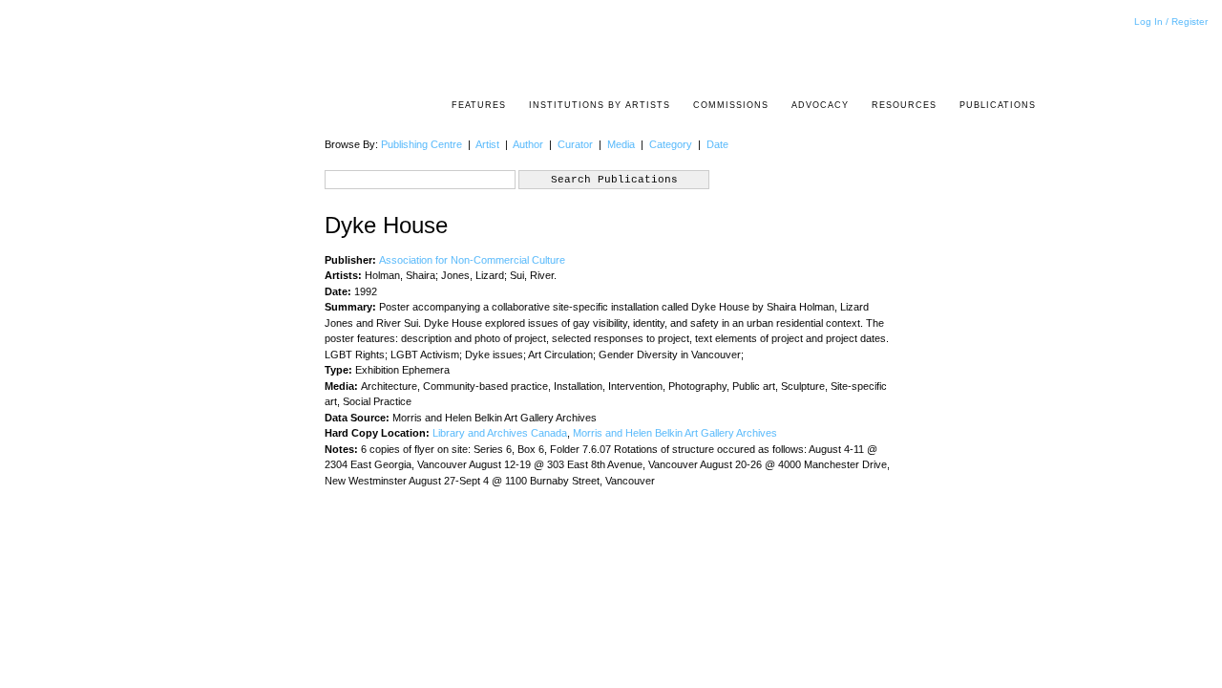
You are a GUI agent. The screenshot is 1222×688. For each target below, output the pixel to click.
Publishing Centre (421, 144)
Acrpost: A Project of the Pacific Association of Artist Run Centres (1026, 53)
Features (479, 105)
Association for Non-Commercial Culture (472, 260)
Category (670, 144)
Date (717, 144)
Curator (575, 144)
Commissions (731, 105)
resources (904, 105)
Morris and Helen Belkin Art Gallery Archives (675, 433)
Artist (487, 144)
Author (528, 144)
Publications (997, 105)
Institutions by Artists (599, 105)
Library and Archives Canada (499, 433)
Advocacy (820, 105)
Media (621, 144)
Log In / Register (1171, 21)
